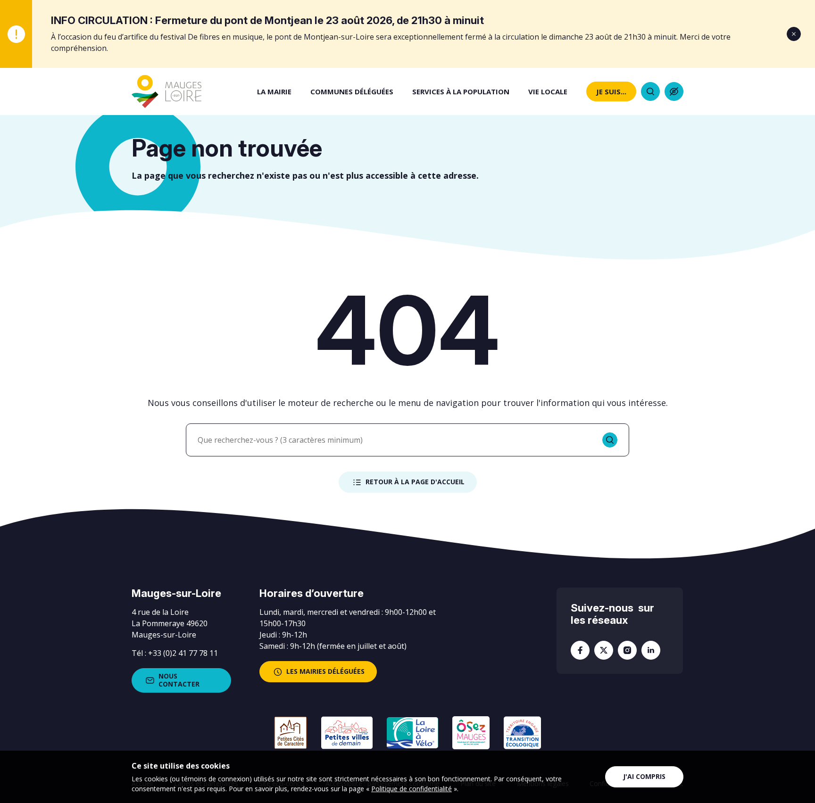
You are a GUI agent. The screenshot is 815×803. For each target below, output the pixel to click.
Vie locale (547, 91)
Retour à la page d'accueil (415, 481)
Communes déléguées (351, 91)
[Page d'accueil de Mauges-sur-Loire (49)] (166, 91)
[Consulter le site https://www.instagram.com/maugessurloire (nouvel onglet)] (627, 650)
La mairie (274, 91)
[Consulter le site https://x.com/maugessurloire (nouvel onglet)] (603, 650)
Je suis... (611, 91)
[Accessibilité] (674, 91)
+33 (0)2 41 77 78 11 (183, 653)
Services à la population (460, 91)
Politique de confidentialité (411, 788)
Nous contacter (179, 679)
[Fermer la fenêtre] (794, 34)
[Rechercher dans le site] (650, 91)
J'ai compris (644, 776)
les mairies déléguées (325, 671)
